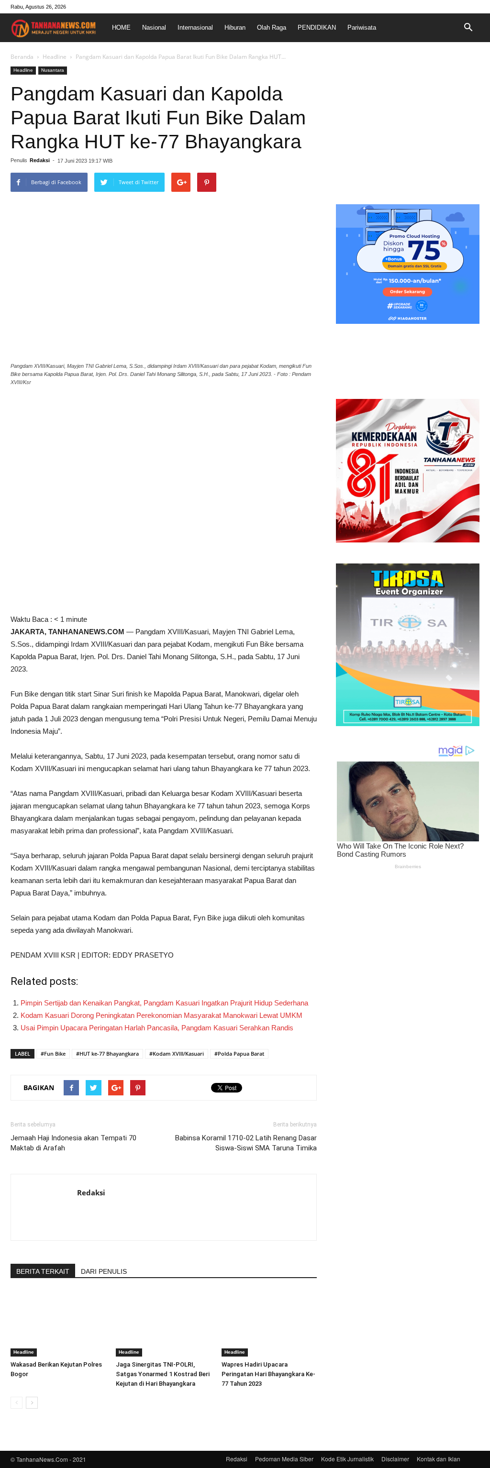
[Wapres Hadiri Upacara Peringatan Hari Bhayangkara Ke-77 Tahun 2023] (269, 1324)
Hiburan (234, 27)
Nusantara (52, 70)
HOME (121, 27)
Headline (55, 57)
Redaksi (40, 160)
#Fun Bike (53, 1053)
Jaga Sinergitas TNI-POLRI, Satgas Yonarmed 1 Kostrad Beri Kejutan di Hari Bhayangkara (163, 1374)
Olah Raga (271, 27)
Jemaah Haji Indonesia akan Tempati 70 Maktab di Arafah (73, 1143)
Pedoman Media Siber (284, 1459)
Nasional (154, 27)
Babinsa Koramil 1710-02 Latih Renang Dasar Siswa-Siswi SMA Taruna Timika (246, 1143)
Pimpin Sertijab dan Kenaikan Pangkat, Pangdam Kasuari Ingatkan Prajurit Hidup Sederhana (164, 1003)
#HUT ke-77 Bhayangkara (107, 1053)
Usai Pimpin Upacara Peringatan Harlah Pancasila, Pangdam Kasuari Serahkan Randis (157, 1028)
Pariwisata (361, 27)
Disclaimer (395, 1459)
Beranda (22, 57)
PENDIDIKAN (317, 27)
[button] (468, 27)
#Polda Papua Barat (239, 1053)
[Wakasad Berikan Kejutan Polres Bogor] (58, 1324)
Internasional (195, 27)
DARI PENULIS (104, 1271)
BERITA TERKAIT (42, 1271)
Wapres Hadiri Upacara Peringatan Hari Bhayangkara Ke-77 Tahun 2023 (268, 1374)
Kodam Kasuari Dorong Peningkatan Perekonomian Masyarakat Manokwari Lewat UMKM (161, 1015)
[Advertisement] (407, 126)
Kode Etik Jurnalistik (347, 1459)
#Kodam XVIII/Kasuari (176, 1053)
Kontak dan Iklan (438, 1459)
